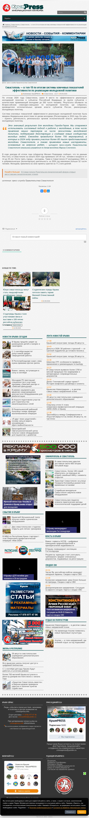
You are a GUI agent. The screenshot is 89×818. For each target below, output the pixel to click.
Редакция (51, 761)
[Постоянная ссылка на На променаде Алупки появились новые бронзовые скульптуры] (49, 637)
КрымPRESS (36, 94)
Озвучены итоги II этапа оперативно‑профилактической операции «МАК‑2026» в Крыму (65, 407)
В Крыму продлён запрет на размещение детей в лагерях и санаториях (26, 344)
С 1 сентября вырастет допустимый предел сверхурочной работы (22, 353)
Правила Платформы (56, 762)
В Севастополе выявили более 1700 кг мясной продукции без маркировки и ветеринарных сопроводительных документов (64, 373)
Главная (7, 25)
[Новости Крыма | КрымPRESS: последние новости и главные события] (23, 11)
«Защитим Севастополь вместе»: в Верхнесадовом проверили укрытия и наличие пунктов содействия (27, 685)
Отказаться (70, 812)
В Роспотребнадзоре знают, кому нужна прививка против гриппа (27, 362)
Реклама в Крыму (54, 764)
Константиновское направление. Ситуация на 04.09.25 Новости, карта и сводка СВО (61, 612)
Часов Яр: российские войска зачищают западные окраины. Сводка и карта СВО (63, 573)
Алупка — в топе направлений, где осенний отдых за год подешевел (70, 641)
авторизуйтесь (80, 229)
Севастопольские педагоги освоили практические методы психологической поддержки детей (70, 502)
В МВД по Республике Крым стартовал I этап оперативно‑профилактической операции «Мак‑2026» (21, 538)
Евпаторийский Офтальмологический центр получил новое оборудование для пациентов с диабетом (25, 432)
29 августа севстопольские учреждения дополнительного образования (65, 398)
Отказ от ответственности (58, 768)
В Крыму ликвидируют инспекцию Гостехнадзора (58, 530)
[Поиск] (85, 12)
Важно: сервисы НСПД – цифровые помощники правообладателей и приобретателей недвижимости (61, 543)
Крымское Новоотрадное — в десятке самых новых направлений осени (64, 390)
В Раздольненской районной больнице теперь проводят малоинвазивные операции (25, 411)
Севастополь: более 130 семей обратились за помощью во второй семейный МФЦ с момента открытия (70, 474)
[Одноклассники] (45, 191)
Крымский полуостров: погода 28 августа (65, 356)
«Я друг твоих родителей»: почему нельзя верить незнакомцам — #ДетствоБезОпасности (24, 422)
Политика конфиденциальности (61, 766)
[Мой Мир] (48, 191)
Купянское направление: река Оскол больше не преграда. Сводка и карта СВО (65, 581)
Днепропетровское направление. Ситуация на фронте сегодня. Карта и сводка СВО (64, 589)
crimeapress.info (16, 723)
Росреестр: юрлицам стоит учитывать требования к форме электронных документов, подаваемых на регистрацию (64, 557)
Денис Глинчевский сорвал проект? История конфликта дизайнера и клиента (65, 383)
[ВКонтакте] (41, 191)
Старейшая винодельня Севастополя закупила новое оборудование (68, 492)
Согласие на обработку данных (60, 769)
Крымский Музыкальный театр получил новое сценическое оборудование (26, 519)
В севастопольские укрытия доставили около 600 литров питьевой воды (68, 463)
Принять (82, 812)
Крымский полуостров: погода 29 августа (65, 343)
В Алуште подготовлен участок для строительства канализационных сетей (26, 402)
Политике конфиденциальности (40, 808)
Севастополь (15, 25)
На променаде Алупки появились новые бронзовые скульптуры (70, 632)
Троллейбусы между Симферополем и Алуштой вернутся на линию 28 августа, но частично (66, 417)
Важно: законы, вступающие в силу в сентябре (25, 371)
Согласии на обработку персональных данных (69, 808)
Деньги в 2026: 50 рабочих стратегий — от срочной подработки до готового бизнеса (66, 350)
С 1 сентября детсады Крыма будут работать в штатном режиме (19, 670)
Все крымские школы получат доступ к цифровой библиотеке (20, 664)
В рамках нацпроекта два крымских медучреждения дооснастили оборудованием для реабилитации (27, 393)
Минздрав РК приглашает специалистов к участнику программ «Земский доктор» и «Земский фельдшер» (25, 383)
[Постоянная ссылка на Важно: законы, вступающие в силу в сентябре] (7, 377)
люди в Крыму (17, 325)
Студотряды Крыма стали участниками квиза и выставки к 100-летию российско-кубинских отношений (15, 319)
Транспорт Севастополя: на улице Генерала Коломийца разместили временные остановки (70, 483)
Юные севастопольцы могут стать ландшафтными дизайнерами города (16, 292)
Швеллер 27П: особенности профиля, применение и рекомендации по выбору (65, 363)
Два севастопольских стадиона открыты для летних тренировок (26, 528)
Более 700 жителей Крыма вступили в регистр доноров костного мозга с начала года (21, 676)
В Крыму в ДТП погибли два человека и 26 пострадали (16, 577)
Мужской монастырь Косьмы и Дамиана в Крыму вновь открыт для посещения (18, 504)
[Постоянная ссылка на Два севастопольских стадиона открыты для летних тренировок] (7, 533)
